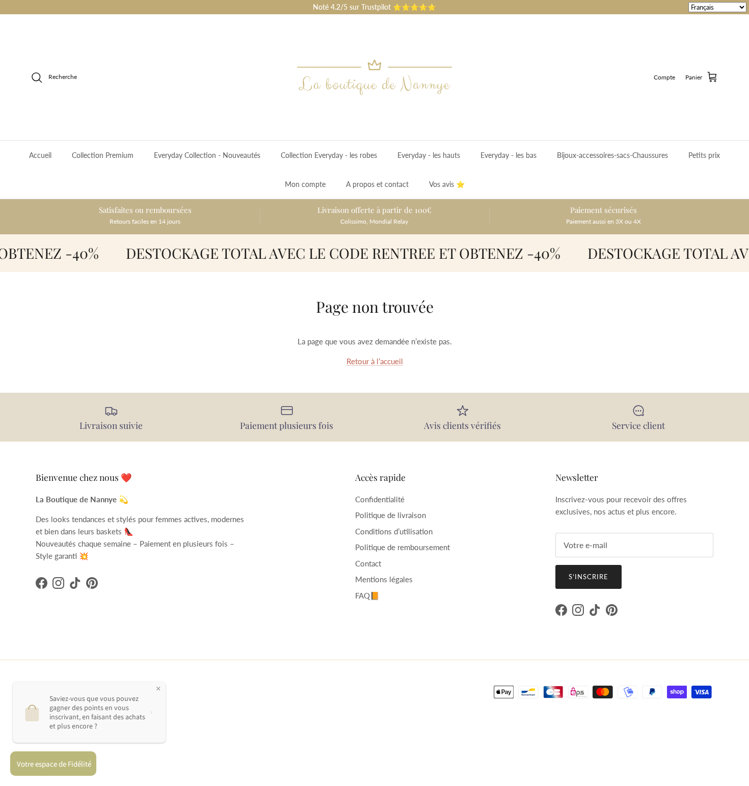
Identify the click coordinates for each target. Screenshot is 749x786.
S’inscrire (588, 577)
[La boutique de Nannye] (374, 77)
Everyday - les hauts (428, 155)
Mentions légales (384, 579)
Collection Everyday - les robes (329, 155)
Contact (368, 563)
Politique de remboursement (402, 547)
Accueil (40, 155)
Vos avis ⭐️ (447, 184)
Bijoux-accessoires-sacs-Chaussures (612, 155)
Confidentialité (380, 499)
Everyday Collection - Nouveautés (207, 155)
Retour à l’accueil (374, 361)
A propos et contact (377, 184)
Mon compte (305, 184)
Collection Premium (102, 155)
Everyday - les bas (508, 155)
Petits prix (704, 155)
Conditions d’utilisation (394, 531)
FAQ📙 (367, 595)
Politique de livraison (390, 515)
